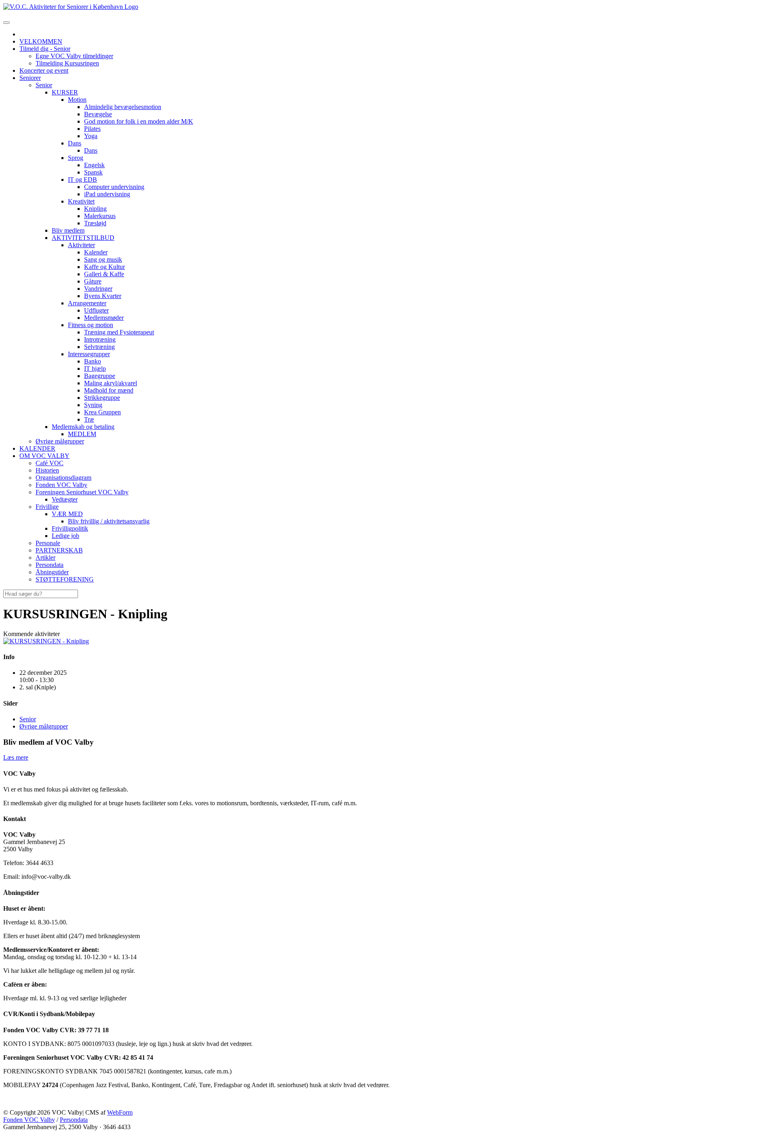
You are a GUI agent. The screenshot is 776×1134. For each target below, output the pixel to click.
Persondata (74, 1119)
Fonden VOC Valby (29, 1119)
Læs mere (15, 757)
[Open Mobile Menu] (6, 22)
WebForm (120, 1112)
